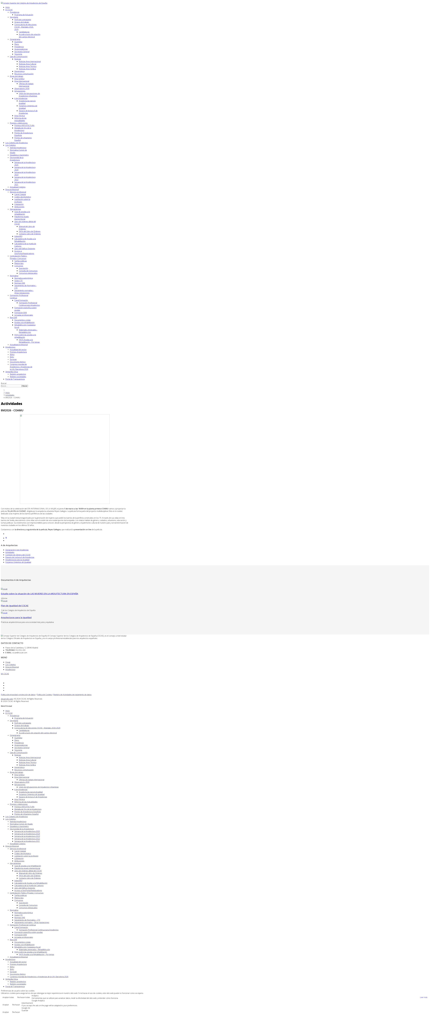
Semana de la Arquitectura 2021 (27, 841)
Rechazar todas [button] (23, 997)
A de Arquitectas (20, 98)
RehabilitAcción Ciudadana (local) (27, 947)
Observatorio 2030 (21, 88)
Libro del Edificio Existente (24, 248)
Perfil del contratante (22, 19)
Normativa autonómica (23, 278)
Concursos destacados (28, 273)
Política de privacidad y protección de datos (18, 694)
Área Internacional (21, 81)
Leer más (423, 997)
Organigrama (15, 39)
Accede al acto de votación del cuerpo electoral (29, 35)
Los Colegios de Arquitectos (16, 142)
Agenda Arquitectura (18, 147)
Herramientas (15, 209)
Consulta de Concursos (28, 271)
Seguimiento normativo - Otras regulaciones (24, 291)
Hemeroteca (19, 71)
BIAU (12, 357)
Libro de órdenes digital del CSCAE (28, 871)
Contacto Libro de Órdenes (30, 234)
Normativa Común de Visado (21, 824)
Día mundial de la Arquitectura (16, 158)
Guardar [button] (25, 1010)
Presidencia (14, 12)
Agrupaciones (19, 91)
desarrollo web (7, 699)
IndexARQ (18, 236)
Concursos (18, 266)
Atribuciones (19, 206)
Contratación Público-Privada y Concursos (18, 257)
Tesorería (18, 54)
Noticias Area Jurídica (27, 69)
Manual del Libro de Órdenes (30, 873)
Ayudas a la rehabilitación (24, 322)
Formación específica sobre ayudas (28, 932)
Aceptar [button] (6, 1004)
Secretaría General (21, 51)
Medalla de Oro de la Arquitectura (22, 129)
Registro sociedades (18, 376)
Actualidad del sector (18, 349)
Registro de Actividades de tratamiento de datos (72, 694)
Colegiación (19, 204)
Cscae (7, 662)
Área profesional (12, 189)
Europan (13, 359)
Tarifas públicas (20, 261)
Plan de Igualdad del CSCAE (14, 605)
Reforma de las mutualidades (20, 119)
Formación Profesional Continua (23, 925)
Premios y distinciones (19, 123)
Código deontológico (22, 197)
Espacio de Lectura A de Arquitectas (19, 557)
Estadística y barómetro (19, 155)
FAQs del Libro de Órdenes (29, 231)
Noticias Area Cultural (27, 64)
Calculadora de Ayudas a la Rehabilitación (25, 239)
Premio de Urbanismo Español (26, 814)
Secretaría (14, 17)
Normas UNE (19, 283)
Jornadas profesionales (23, 315)
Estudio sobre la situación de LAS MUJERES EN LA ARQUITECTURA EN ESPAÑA (39, 593)
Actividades (9, 395)
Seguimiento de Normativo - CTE (27, 920)
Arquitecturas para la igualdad (31, 792)
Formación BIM (20, 312)
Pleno (16, 44)
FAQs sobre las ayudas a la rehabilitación (30, 952)
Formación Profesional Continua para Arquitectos (29, 304)
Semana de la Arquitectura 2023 (27, 836)
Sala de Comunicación (18, 56)
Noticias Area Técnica (27, 66)
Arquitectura (10, 347)
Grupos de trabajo (21, 22)
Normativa (14, 275)
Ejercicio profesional (18, 192)
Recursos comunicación (23, 74)
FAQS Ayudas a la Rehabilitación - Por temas (29, 340)
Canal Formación (21, 300)
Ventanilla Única (11, 371)
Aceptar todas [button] (8, 997)
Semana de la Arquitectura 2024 (27, 834)
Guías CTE (18, 280)
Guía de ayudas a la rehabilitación (22, 212)
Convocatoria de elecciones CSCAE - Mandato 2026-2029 (25, 27)
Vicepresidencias (21, 49)
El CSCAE (9, 10)
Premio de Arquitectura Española (27, 811)
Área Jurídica (19, 78)
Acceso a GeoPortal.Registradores (24, 252)
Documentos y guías (22, 320)
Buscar (4, 383)
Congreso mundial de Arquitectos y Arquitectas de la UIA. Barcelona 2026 (21, 366)
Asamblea (18, 42)
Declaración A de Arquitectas (17, 550)
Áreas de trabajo (16, 76)
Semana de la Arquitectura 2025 (27, 831)
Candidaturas (24, 32)
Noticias (17, 59)
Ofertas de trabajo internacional (26, 84)
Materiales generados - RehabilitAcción (28, 331)
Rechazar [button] (16, 1004)
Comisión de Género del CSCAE (17, 555)
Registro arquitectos (18, 374)
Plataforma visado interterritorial (21, 217)
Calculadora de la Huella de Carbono (29, 885)
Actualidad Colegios (17, 187)
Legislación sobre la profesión (26, 856)
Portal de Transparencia (15, 379)
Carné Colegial (20, 194)
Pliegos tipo (19, 263)
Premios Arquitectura (18, 352)
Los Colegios (10, 145)
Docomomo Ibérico (18, 362)
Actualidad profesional (19, 344)
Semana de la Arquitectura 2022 (27, 838)
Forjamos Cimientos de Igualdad (18, 562)
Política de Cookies (44, 694)
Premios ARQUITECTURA (24, 125)
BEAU (12, 354)
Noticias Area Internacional (30, 61)
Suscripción (23, 268)
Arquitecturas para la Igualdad (17, 559)
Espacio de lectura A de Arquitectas (33, 797)
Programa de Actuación (23, 14)
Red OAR (13, 317)
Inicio (7, 7)
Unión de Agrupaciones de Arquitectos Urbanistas (29, 94)
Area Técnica (19, 115)
